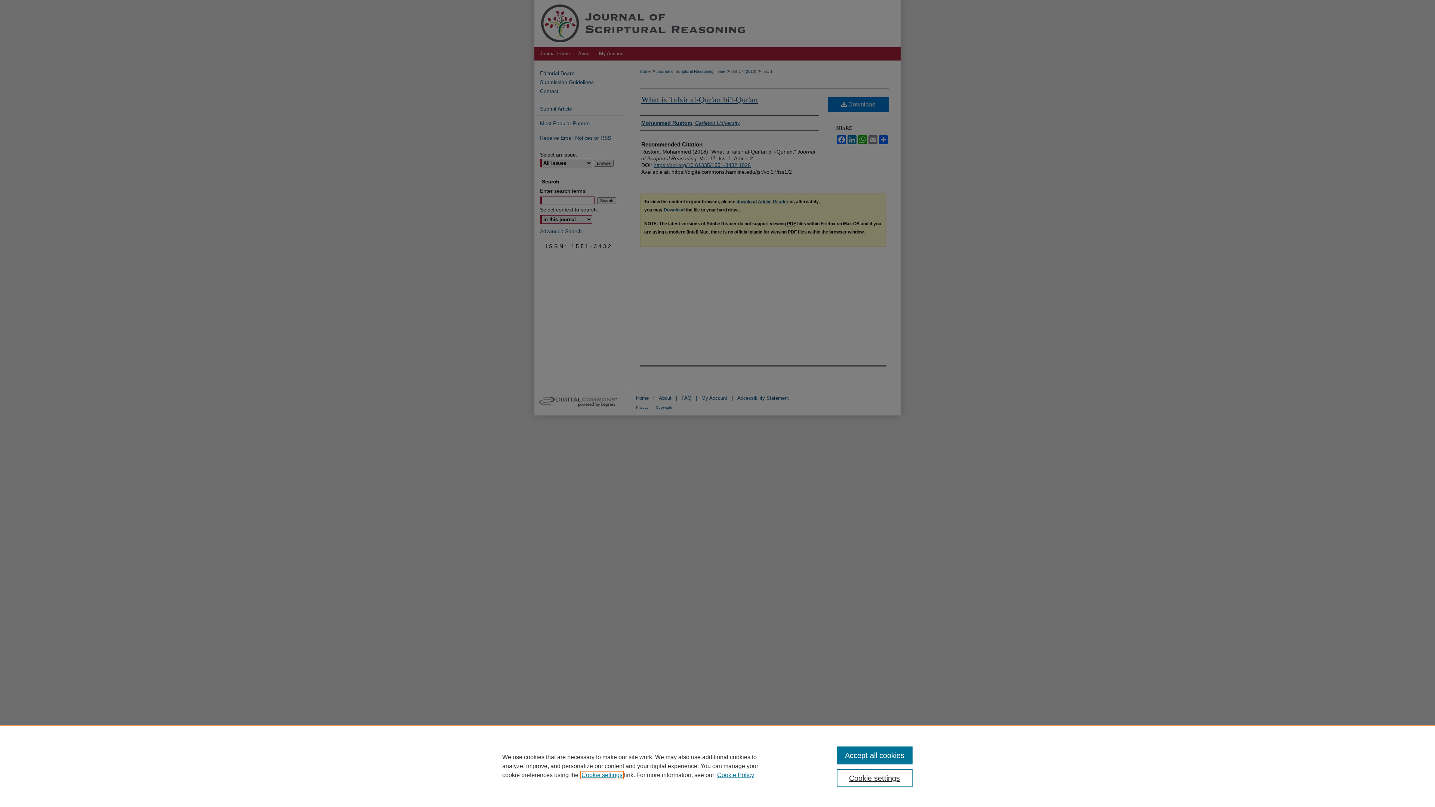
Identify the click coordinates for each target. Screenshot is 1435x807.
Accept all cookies (874, 755)
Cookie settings (602, 775)
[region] (717, 766)
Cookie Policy (735, 775)
